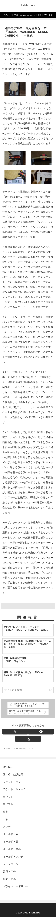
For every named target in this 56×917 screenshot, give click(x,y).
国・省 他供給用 (13, 774)
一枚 (7, 819)
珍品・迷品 (9, 878)
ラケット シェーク (14, 789)
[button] (50, 690)
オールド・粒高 (12, 849)
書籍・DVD (9, 871)
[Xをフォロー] (15, 731)
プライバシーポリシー (15, 886)
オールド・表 (10, 834)
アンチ (7, 826)
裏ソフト (8, 804)
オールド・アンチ (13, 856)
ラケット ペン (12, 782)
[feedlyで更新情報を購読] (41, 731)
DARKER (8, 767)
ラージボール (10, 864)
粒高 (5, 811)
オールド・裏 (10, 841)
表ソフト (8, 797)
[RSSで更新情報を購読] (28, 739)
